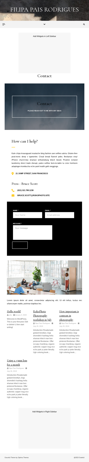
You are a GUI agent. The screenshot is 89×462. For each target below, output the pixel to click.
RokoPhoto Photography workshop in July (42, 315)
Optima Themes (23, 457)
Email (48, 210)
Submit (20, 245)
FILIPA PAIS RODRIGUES (44, 9)
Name (15, 210)
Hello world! (14, 311)
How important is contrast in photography (69, 315)
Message (17, 223)
